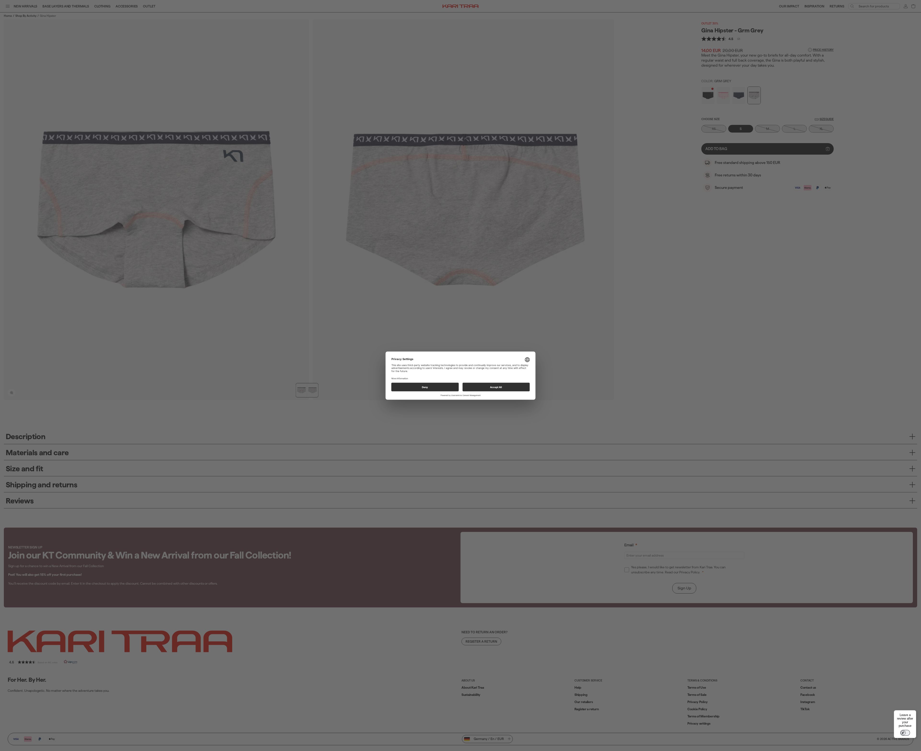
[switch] (905, 733)
